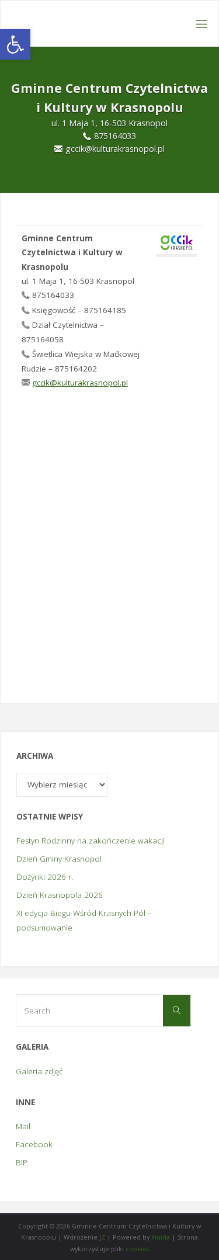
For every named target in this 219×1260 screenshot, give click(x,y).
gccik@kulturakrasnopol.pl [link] (80, 382)
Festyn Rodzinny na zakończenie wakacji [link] (90, 840)
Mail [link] (23, 1126)
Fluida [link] (160, 1237)
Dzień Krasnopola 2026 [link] (59, 895)
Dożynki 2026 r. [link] (44, 877)
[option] (109, 120)
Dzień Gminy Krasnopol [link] (59, 858)
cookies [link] (137, 1248)
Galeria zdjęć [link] (39, 1071)
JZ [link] (102, 1237)
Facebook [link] (34, 1144)
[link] (15, 44)
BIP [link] (21, 1162)
